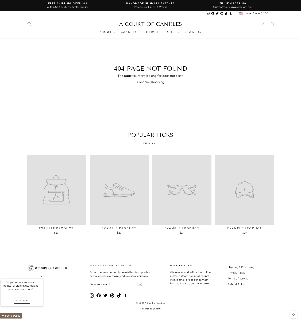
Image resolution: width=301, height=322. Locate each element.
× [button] (41, 276)
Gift (172, 31)
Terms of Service (238, 278)
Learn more (22, 300)
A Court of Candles (150, 24)
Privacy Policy (236, 272)
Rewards (193, 31)
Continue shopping (150, 82)
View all (150, 143)
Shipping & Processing (241, 267)
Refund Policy (236, 284)
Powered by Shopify (150, 308)
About (106, 31)
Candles (129, 31)
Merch (152, 31)
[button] (26, 316)
